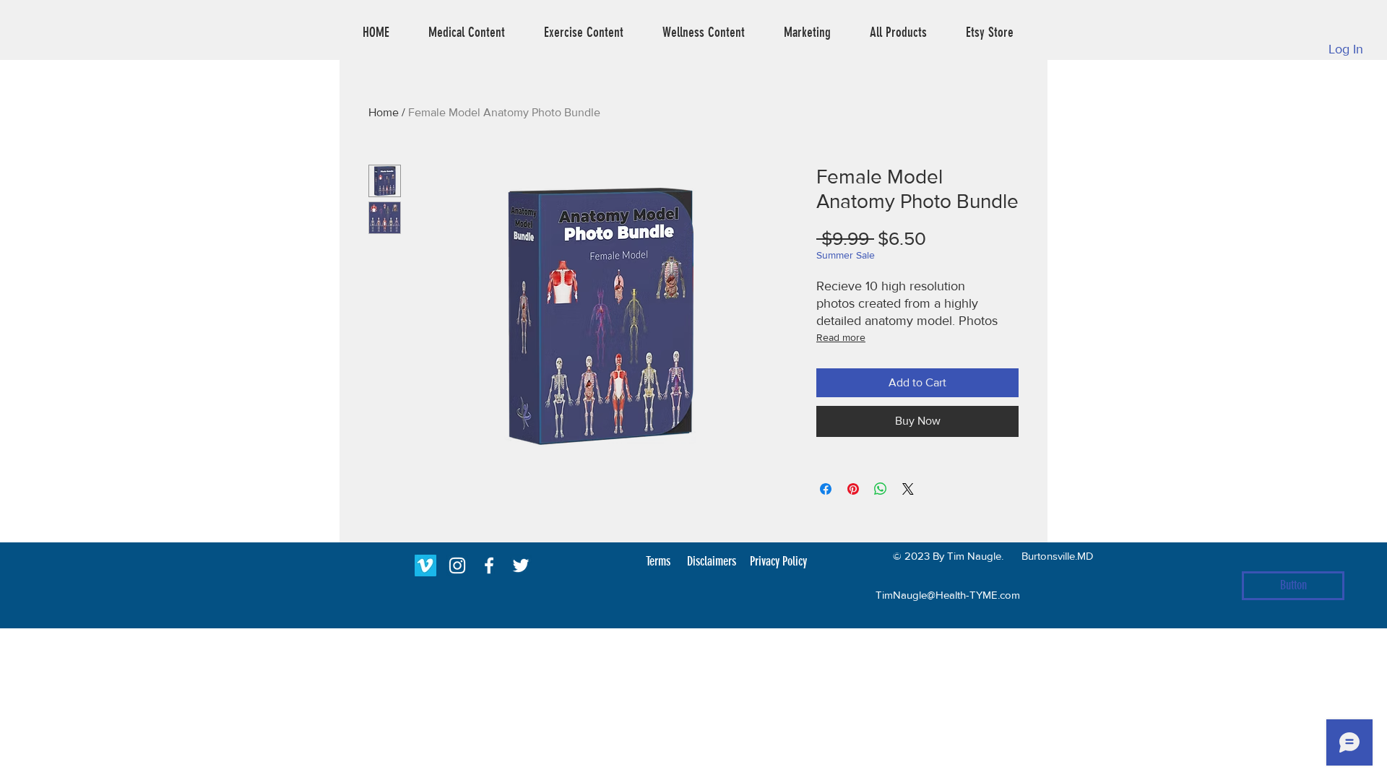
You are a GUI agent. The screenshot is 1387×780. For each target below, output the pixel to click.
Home (383, 112)
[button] (466, 32)
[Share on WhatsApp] (880, 489)
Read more (840, 337)
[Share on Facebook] (825, 489)
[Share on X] (908, 489)
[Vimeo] (425, 565)
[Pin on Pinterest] (853, 489)
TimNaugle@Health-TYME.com (948, 595)
